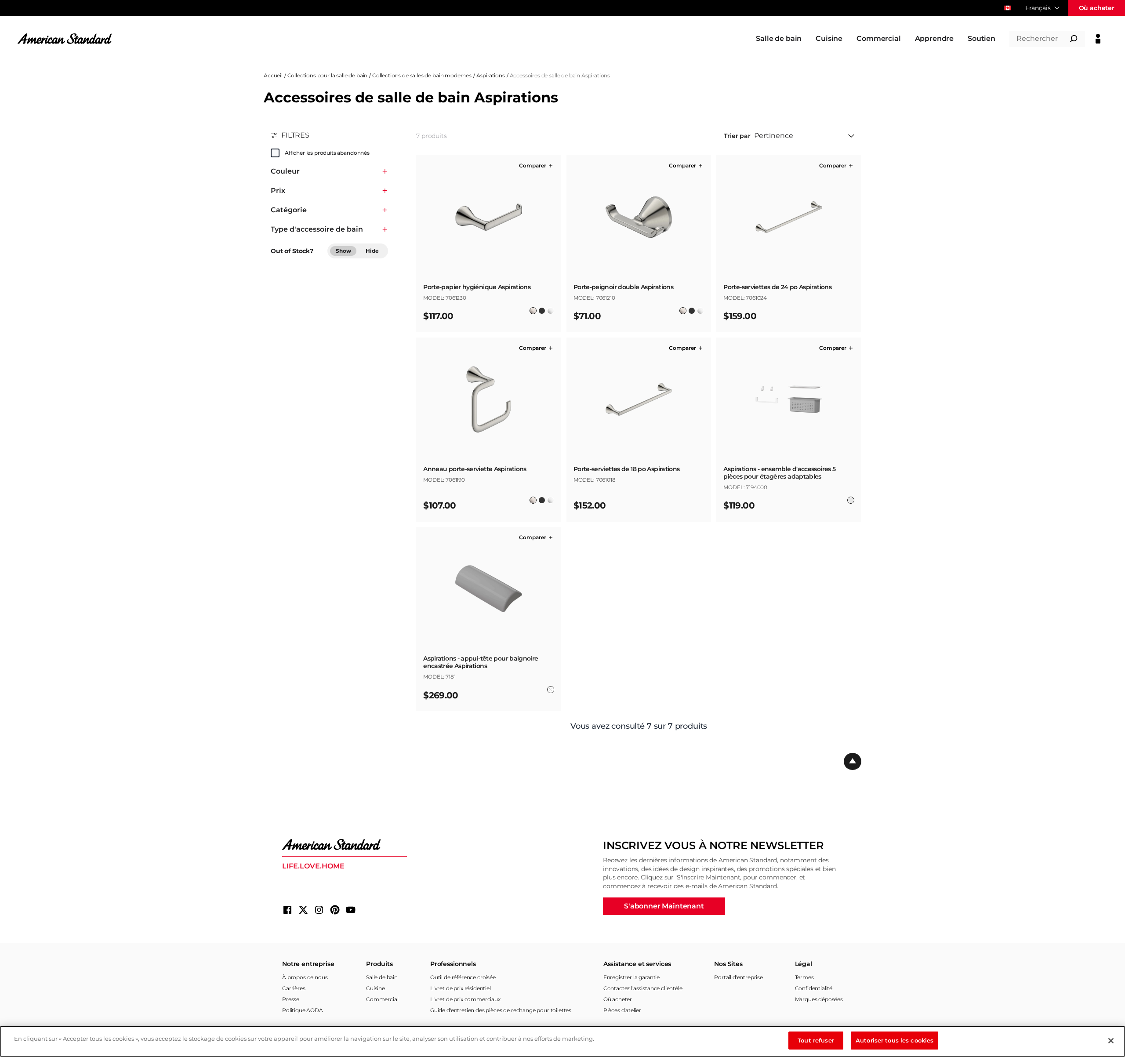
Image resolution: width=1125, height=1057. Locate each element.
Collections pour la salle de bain (327, 75)
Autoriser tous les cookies (894, 1040)
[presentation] (488, 290)
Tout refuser (816, 1040)
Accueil (273, 75)
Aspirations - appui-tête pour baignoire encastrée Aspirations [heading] (480, 662)
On (275, 153)
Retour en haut (852, 761)
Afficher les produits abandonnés (327, 152)
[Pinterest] (335, 909)
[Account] (1098, 39)
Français (1038, 8)
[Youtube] (350, 909)
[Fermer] (1111, 1040)
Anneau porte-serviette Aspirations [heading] (474, 469)
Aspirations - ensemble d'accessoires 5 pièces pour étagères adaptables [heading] (779, 472)
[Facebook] (287, 909)
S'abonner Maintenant (664, 906)
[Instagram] (319, 909)
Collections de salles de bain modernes (422, 75)
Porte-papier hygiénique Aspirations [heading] (476, 287)
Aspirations (490, 75)
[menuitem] (779, 38)
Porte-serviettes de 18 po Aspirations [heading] (626, 469)
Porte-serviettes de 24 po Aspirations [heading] (777, 287)
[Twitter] (303, 909)
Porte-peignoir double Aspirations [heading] (623, 287)
